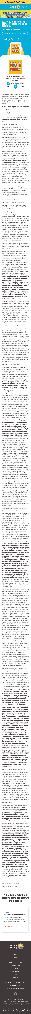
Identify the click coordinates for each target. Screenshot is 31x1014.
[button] (3, 7)
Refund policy (8, 1003)
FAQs (15, 974)
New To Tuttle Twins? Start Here (15, 983)
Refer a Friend (15, 966)
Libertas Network (17, 1005)
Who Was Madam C (14, 915)
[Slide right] (19, 937)
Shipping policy (18, 1003)
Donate (15, 977)
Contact (15, 980)
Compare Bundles (15, 986)
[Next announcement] (28, 2)
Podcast (15, 960)
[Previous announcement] (3, 2)
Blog (15, 957)
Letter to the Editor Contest (16, 988)
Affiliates (15, 968)
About (15, 954)
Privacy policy (12, 1001)
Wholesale (15, 971)
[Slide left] (12, 937)
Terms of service (23, 1001)
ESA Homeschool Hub (15, 963)
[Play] (8, 84)
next (23, 87)
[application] (15, 83)
